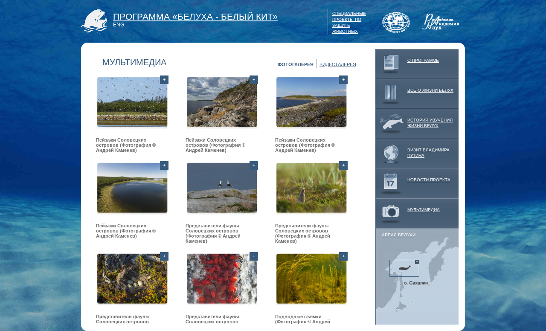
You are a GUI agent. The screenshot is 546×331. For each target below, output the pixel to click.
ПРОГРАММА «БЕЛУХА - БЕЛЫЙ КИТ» (195, 16)
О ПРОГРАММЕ (423, 60)
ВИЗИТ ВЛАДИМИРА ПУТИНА (428, 153)
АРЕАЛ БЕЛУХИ (398, 234)
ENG (118, 25)
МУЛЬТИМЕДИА (423, 209)
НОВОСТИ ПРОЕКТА (428, 179)
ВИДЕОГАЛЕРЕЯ (337, 64)
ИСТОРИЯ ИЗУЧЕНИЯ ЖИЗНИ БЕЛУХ (430, 123)
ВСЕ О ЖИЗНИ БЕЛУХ (430, 90)
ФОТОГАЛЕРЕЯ (296, 64)
